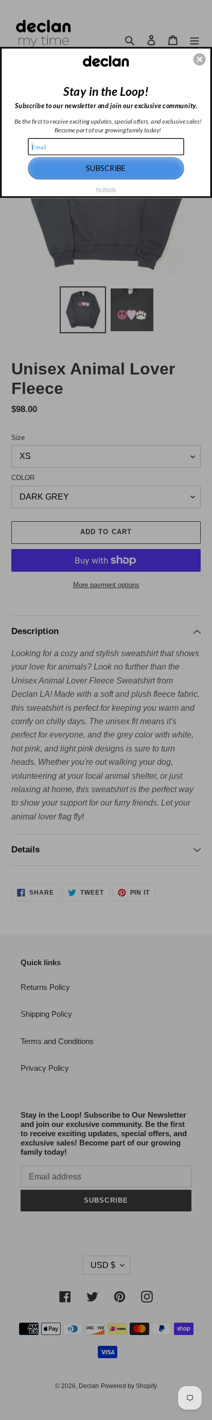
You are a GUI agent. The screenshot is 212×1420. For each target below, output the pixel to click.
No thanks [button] (106, 189)
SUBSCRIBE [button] (106, 167)
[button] (199, 59)
